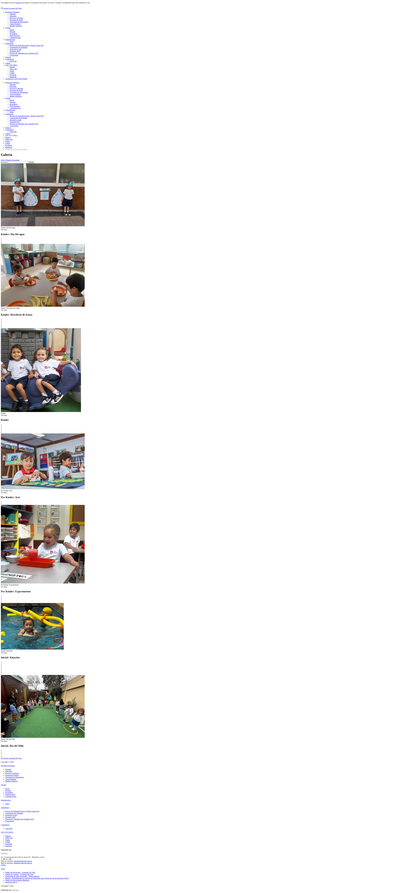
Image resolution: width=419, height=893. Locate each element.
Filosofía (13, 14)
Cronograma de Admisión (18, 47)
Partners (4, 853)
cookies (18, 3)
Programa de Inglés (16, 20)
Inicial (12, 30)
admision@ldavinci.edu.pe (23, 863)
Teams (12, 71)
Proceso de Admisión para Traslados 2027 (24, 53)
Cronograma (14, 55)
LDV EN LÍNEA (11, 65)
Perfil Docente (15, 36)
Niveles (7, 28)
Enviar (31, 162)
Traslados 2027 (15, 51)
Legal (3, 869)
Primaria (12, 32)
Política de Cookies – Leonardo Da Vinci (19, 874)
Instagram (13, 77)
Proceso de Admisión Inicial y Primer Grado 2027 (27, 45)
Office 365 (13, 69)
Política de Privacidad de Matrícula (17, 880)
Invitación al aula (15, 49)
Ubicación (13, 61)
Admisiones (9, 43)
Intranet (12, 67)
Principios (13, 16)
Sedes (12, 41)
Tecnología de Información (19, 22)
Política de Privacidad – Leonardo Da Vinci (20, 872)
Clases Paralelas (15, 24)
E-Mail (12, 73)
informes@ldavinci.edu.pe (23, 861)
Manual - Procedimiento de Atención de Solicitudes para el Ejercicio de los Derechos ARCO (37, 878)
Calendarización (15, 38)
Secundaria (13, 34)
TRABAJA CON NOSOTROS (16, 79)
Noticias (8, 57)
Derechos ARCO (11, 882)
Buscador (4, 162)
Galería (7, 63)
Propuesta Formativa (12, 12)
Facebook (13, 75)
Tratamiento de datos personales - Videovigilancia (22, 876)
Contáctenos (9, 59)
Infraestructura (10, 39)
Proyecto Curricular (16, 18)
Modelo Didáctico (16, 26)
